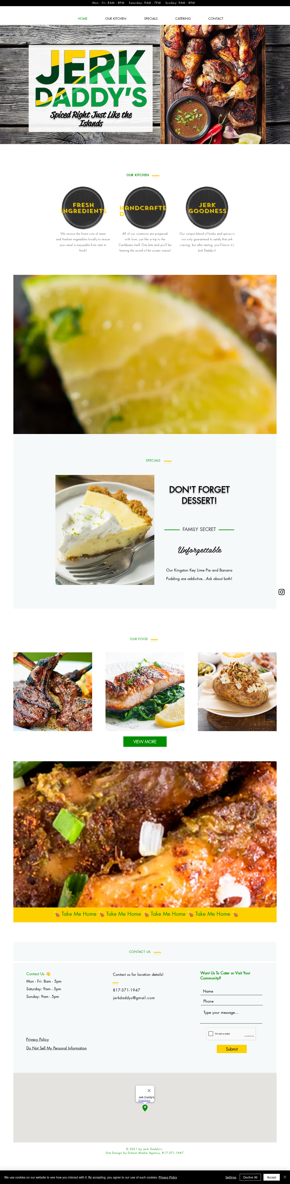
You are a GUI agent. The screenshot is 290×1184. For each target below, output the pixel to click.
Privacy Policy (37, 1039)
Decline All (250, 1177)
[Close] (284, 1177)
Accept (271, 1177)
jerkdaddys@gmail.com (134, 997)
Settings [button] (230, 1177)
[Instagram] (281, 592)
